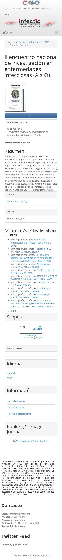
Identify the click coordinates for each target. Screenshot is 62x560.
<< (6, 310)
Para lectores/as (17, 401)
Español (11, 373)
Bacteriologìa (43, 248)
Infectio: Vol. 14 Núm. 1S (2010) (33, 271)
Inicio (9, 42)
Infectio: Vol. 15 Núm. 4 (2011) (40, 279)
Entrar (8, 14)
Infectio (7, 32)
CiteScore (37, 328)
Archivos (20, 42)
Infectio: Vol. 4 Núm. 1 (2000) (37, 260)
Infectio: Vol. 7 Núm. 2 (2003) (25, 251)
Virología (41, 282)
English (10, 377)
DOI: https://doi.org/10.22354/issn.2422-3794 (27, 8)
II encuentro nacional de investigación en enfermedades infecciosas (33, 257)
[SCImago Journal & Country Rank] (31, 440)
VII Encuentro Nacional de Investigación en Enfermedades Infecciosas (33, 303)
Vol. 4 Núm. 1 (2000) (39, 42)
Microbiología (44, 288)
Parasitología (43, 263)
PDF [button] (31, 115)
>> (19, 310)
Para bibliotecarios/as (20, 413)
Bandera (41, 270)
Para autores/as (17, 407)
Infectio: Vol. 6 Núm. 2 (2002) (25, 297)
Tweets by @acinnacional (15, 544)
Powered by (28, 338)
